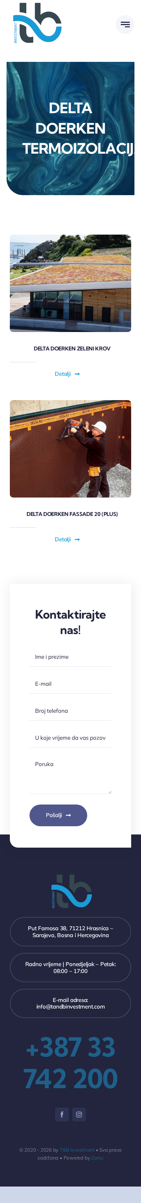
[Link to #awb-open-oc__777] (125, 24)
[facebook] (62, 1114)
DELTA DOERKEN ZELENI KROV (72, 348)
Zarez (97, 1158)
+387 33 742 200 (70, 1063)
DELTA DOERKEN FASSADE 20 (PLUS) (72, 514)
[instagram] (79, 1114)
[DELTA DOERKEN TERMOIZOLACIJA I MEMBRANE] (70, 402)
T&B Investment (77, 1150)
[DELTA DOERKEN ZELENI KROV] (70, 237)
